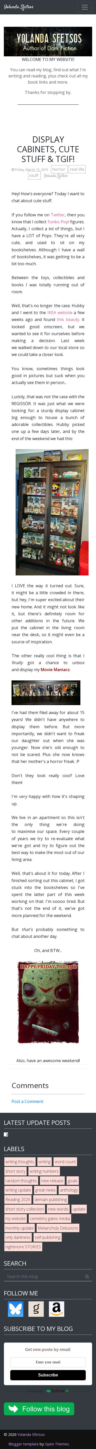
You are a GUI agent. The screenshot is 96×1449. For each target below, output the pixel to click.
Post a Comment (27, 1101)
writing (44, 1161)
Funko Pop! (58, 222)
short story (15, 1171)
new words (58, 1209)
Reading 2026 (17, 1199)
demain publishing (51, 1199)
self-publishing (47, 1237)
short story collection (24, 1209)
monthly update (19, 1228)
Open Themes (57, 1444)
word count (65, 1161)
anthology (69, 1190)
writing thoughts (19, 1161)
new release (52, 1181)
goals (73, 1181)
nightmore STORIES (23, 1247)
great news (45, 1190)
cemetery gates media (50, 1218)
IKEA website (59, 312)
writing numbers (44, 1171)
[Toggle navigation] (85, 7)
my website (15, 1218)
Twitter (58, 215)
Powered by (36, 1391)
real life (77, 169)
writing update (18, 1190)
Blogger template (23, 1444)
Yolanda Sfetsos (31, 1434)
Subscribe (48, 1375)
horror (59, 169)
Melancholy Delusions (58, 1228)
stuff (34, 175)
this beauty (68, 319)
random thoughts (21, 1181)
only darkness (17, 1237)
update (79, 1209)
